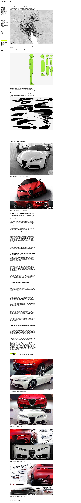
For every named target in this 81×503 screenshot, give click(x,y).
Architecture (3, 44)
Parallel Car (3, 29)
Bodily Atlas (3, 9)
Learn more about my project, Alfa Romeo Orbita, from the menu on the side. (21, 354)
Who (2, 5)
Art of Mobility (3, 30)
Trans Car (2, 28)
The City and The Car (4, 22)
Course (2, 33)
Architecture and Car (4, 43)
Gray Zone (2, 14)
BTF (1, 45)
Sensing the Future (4, 31)
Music (2, 48)
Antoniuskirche (3, 12)
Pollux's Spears (3, 13)
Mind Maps (2, 26)
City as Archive (3, 16)
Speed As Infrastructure (4, 25)
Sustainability (3, 17)
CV (1, 4)
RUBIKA (2, 36)
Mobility (2, 18)
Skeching (2, 38)
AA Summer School (4, 11)
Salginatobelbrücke (4, 10)
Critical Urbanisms (4, 18)
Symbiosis (2, 24)
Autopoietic (3, 21)
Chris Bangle (3, 37)
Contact (2, 6)
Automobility (3, 8)
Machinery (2, 23)
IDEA (2, 32)
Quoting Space (3, 15)
